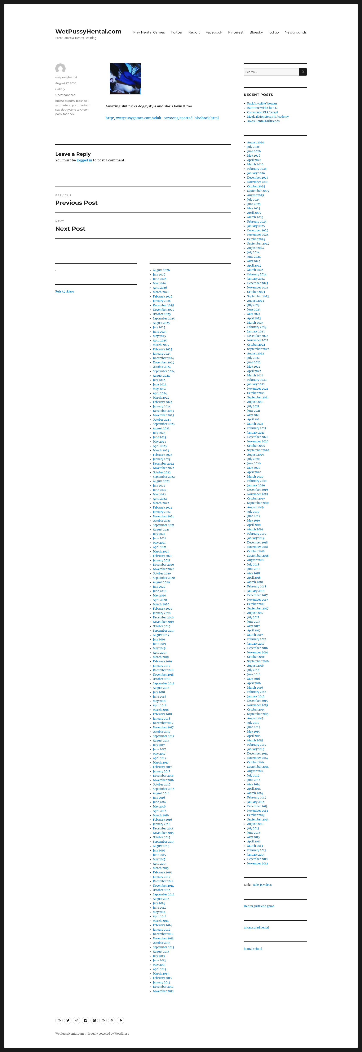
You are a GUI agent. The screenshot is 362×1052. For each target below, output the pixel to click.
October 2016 (162, 784)
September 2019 (164, 630)
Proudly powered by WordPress (108, 1033)
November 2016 (163, 780)
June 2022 (159, 490)
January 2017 (161, 771)
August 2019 (161, 635)
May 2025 (159, 336)
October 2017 (161, 732)
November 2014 (163, 885)
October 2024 (162, 367)
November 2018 (163, 674)
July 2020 (159, 586)
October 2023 (162, 419)
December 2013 (163, 934)
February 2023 (162, 455)
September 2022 (164, 477)
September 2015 (163, 841)
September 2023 (164, 424)
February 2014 (162, 925)
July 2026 (159, 274)
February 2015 (162, 872)
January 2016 (161, 824)
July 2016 (159, 798)
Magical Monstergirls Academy (268, 116)
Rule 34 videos (64, 291)
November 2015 (163, 833)
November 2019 (163, 622)
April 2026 (160, 288)
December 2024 (163, 358)
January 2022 (162, 512)
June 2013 (159, 960)
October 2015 (161, 837)
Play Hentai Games (149, 32)
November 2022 (163, 468)
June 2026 (160, 279)
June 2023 (159, 437)
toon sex (68, 114)
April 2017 (159, 758)
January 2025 (162, 353)
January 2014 (161, 929)
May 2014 (159, 912)
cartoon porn (70, 105)
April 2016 (160, 811)
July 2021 (159, 534)
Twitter (176, 32)
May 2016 (159, 806)
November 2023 (163, 415)
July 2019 (159, 639)
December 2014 (163, 881)
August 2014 (161, 899)
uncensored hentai (256, 927)
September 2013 (163, 947)
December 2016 (163, 776)
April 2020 (160, 600)
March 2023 (161, 450)
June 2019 (159, 644)
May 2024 (159, 389)
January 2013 (161, 982)
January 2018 (161, 718)
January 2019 (161, 666)
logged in (84, 160)
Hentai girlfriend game (259, 906)
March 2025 (161, 345)
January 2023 (161, 459)
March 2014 (161, 921)
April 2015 (159, 863)
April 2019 (160, 652)
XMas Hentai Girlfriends (263, 121)
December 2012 (163, 987)
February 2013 (162, 978)
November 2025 (163, 310)
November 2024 (163, 362)
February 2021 (162, 556)
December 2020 (163, 565)
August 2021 (161, 529)
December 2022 (163, 463)
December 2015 (163, 828)
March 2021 (161, 551)
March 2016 (161, 815)
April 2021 (159, 547)
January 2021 (161, 560)
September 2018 (163, 683)
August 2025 (161, 323)
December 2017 (163, 723)
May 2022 (159, 494)
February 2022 (162, 507)
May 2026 (159, 283)
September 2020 (164, 578)
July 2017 (159, 745)
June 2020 (159, 591)
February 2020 (162, 608)
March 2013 (160, 973)
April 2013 (159, 969)
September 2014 (163, 894)
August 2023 (161, 428)
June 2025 (159, 331)
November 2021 (163, 516)
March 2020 (161, 604)
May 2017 (159, 754)
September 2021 (163, 525)
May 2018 (159, 701)
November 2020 (163, 569)
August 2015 (161, 846)
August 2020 (161, 582)
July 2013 (159, 956)
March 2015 (161, 868)
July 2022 (159, 485)
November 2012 (163, 991)
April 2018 (159, 705)
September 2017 (163, 736)
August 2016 (161, 793)
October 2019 (162, 626)
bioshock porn (65, 100)
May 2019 (159, 648)
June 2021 (159, 538)
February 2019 (162, 661)
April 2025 (160, 340)
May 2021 (159, 543)
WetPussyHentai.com (88, 31)
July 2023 (159, 433)
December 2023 (163, 411)
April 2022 (160, 499)
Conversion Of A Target (262, 112)
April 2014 (159, 916)
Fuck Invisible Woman (262, 103)
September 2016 (164, 789)
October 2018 (161, 679)
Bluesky (256, 32)
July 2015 (159, 850)
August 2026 (161, 270)
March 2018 (161, 710)
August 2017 (161, 740)
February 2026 (162, 296)
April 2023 (160, 446)
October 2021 (161, 521)
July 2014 (159, 903)
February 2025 (162, 349)
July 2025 (159, 327)
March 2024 (161, 397)
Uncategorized (65, 95)
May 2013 (159, 965)
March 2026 (161, 292)
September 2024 (164, 371)
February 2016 (162, 820)
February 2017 (162, 767)
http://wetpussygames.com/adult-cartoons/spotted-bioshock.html (162, 118)
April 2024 (160, 393)
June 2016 (159, 802)
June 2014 (159, 907)
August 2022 (161, 481)
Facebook (214, 32)
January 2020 (162, 613)
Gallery (60, 89)
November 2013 (163, 938)
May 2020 (159, 595)
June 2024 (159, 384)
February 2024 (162, 402)
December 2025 (163, 305)
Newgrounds (296, 32)
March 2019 (161, 657)
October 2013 (161, 943)
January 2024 (162, 406)
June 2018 (159, 696)
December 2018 (163, 670)
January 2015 (161, 877)
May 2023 (159, 441)
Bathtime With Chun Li (262, 108)
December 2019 (163, 617)
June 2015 (159, 855)
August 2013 (161, 951)
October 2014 (161, 890)
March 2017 (161, 762)
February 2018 (162, 714)
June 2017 (159, 749)
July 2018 (159, 692)
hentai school (253, 949)
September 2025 (164, 318)
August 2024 (161, 375)
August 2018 (161, 688)
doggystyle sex (71, 109)
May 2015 (159, 859)
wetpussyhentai (66, 77)
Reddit (194, 32)
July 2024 (159, 380)
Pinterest (236, 32)
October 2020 (162, 573)
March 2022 (161, 503)
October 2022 (162, 472)
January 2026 (162, 301)
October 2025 (162, 314)
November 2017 (163, 727)
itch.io (274, 32)
